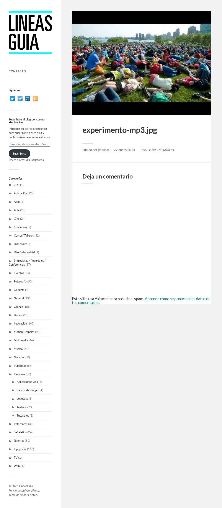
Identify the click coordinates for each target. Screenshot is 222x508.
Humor (18, 315)
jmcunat (103, 150)
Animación (20, 193)
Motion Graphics (24, 332)
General (19, 298)
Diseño (18, 244)
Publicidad (20, 365)
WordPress (32, 490)
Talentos (19, 440)
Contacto (17, 71)
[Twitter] (12, 98)
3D (16, 185)
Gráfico (18, 306)
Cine (17, 218)
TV (16, 457)
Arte (17, 210)
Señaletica (20, 432)
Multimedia (21, 340)
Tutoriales (23, 415)
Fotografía (20, 281)
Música (18, 349)
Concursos (20, 227)
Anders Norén (28, 495)
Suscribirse (19, 153)
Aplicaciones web (27, 381)
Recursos (19, 374)
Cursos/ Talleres (24, 235)
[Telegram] (20, 98)
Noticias (19, 357)
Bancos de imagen (28, 390)
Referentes (21, 424)
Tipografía (20, 449)
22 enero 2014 (124, 150)
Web (17, 466)
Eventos (19, 273)
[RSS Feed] (35, 98)
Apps (17, 201)
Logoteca (22, 398)
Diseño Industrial (24, 252)
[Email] (27, 98)
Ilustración (20, 323)
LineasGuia (26, 486)
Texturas (22, 407)
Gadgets (19, 290)
